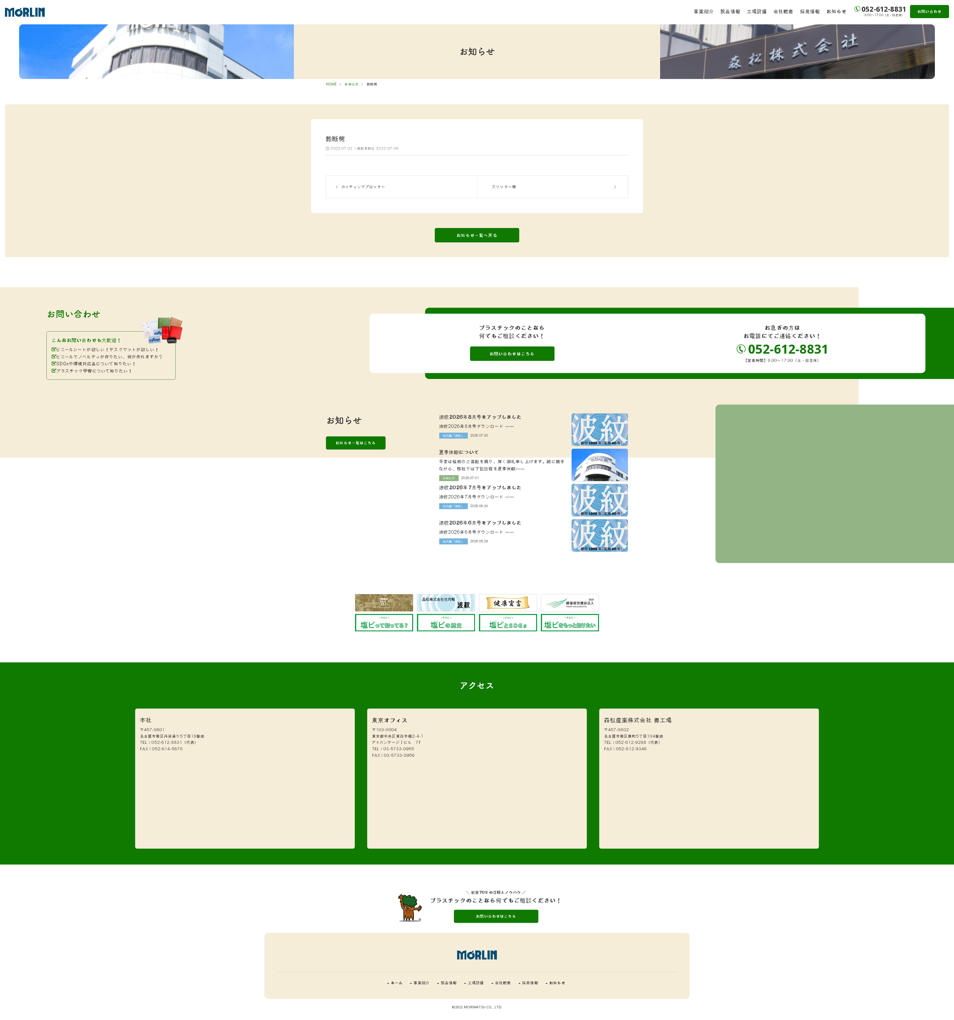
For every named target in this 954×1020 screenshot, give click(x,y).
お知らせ (837, 11)
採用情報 (810, 11)
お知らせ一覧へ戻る (477, 235)
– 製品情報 (447, 983)
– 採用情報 (528, 983)
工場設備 (757, 11)
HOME (331, 84)
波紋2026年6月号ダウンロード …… (477, 532)
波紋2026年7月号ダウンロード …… (477, 496)
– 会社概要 (501, 983)
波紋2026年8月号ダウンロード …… (477, 426)
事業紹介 (704, 11)
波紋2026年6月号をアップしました (480, 522)
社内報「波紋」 (453, 435)
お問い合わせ (929, 11)
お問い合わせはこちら (512, 353)
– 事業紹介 (420, 983)
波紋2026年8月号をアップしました (480, 416)
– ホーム (395, 983)
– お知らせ (555, 983)
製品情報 (730, 11)
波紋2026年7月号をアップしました (480, 487)
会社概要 (784, 11)
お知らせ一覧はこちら (356, 443)
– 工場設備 (474, 983)
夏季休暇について (459, 452)
